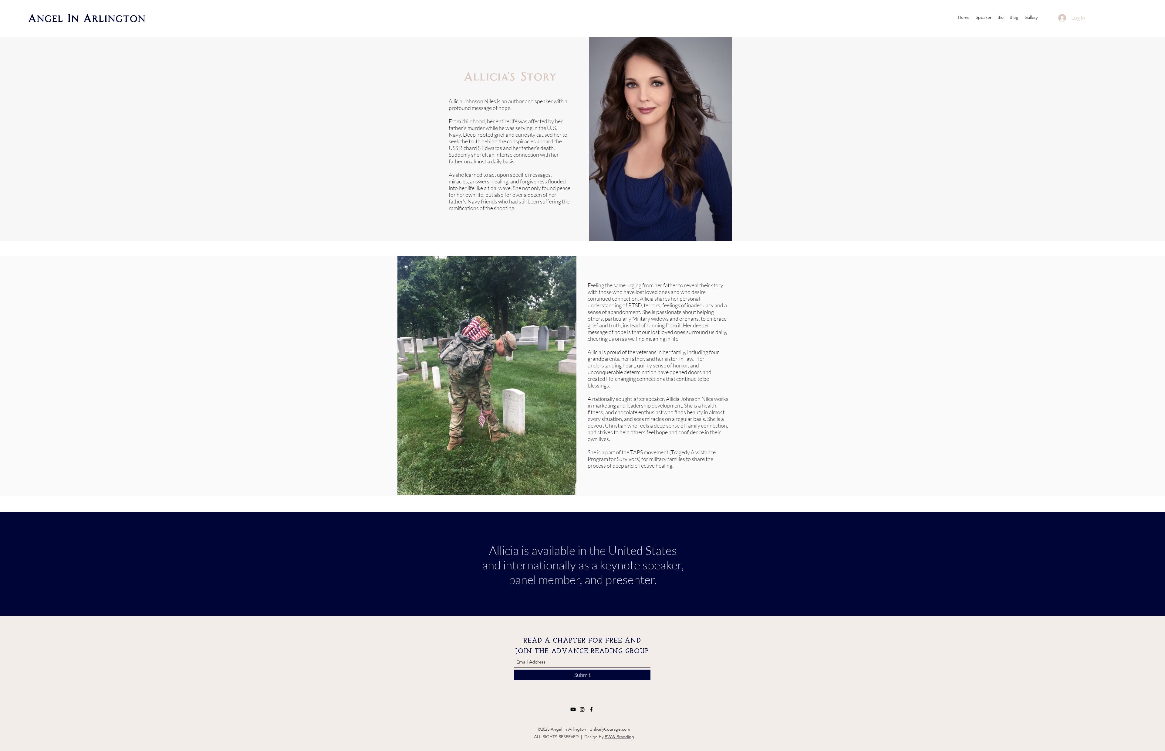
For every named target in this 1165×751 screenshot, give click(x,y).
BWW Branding (619, 736)
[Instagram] (582, 709)
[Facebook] (591, 709)
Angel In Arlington (86, 17)
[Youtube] (573, 709)
